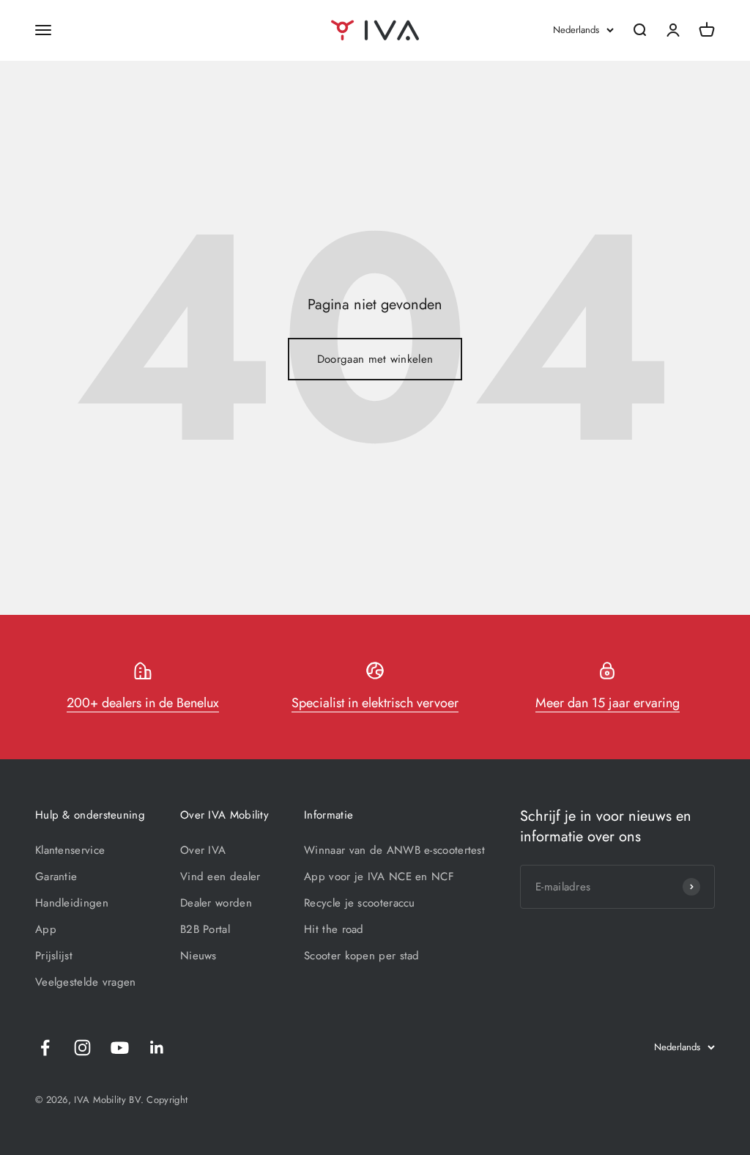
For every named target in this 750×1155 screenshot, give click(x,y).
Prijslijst (54, 956)
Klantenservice (70, 850)
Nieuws (198, 956)
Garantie (56, 876)
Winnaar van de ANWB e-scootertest (394, 850)
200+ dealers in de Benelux (143, 702)
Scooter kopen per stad (362, 956)
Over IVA (203, 850)
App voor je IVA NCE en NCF (379, 876)
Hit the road (334, 929)
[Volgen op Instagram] (82, 1048)
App (45, 929)
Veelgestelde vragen (85, 982)
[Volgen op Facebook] (45, 1048)
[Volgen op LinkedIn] (157, 1048)
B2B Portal (205, 929)
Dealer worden (216, 903)
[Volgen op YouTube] (120, 1048)
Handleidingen (71, 903)
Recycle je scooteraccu (359, 903)
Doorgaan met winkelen (375, 359)
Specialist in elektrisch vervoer (375, 702)
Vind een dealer (220, 876)
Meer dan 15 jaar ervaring (607, 702)
